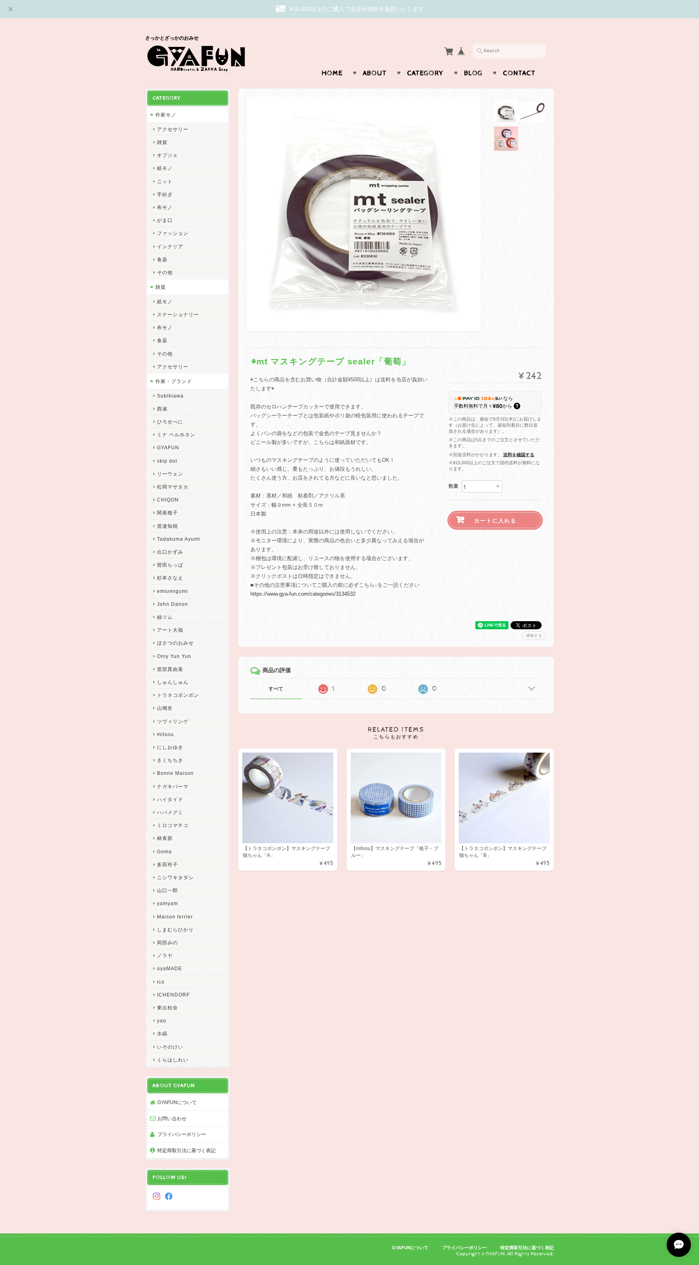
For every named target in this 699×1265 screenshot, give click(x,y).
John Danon (172, 604)
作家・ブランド (173, 381)
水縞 (162, 1033)
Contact (519, 73)
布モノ (165, 207)
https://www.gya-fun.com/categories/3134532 (303, 594)
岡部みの (167, 942)
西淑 (162, 408)
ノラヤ (165, 955)
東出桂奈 (167, 1007)
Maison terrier (175, 916)
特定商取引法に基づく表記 (186, 1150)
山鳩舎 (165, 708)
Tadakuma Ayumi (178, 539)
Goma (164, 851)
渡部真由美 (170, 669)
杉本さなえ (170, 577)
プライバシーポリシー (181, 1134)
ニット (165, 181)
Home (332, 73)
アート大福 (170, 629)
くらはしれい (173, 1059)
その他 (165, 272)
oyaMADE (169, 968)
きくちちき (170, 760)
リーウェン (170, 473)
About (375, 73)
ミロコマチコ (173, 825)
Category (425, 73)
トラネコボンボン (178, 695)
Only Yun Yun (174, 656)
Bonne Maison (175, 773)
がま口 (165, 220)
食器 (162, 259)
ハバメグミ (170, 812)
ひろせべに (170, 421)
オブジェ (167, 155)
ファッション (173, 233)
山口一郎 (167, 890)
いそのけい (170, 1046)
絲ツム (165, 617)
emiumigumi (172, 591)
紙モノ (165, 168)
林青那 (165, 838)
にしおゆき (170, 747)
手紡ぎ (165, 194)
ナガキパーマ (173, 786)
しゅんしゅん (173, 682)
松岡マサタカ (173, 486)
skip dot (167, 460)
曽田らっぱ (170, 564)
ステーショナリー (178, 314)
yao (161, 1020)
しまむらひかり (175, 929)
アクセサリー (173, 129)
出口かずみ (170, 551)
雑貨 (162, 142)
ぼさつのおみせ (175, 642)
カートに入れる (495, 520)
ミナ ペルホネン (176, 434)
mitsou (165, 734)
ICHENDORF (173, 994)
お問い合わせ (171, 1118)
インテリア (170, 246)
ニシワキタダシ (175, 877)
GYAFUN (168, 447)
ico (161, 981)
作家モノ (165, 114)
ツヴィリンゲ (173, 721)
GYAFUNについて (177, 1102)
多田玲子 (167, 864)
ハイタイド (170, 799)
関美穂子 (167, 512)
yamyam (167, 903)
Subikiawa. (171, 395)
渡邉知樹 (167, 526)
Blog (473, 73)
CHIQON (168, 499)
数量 (453, 486)
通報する (534, 635)
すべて (276, 689)
